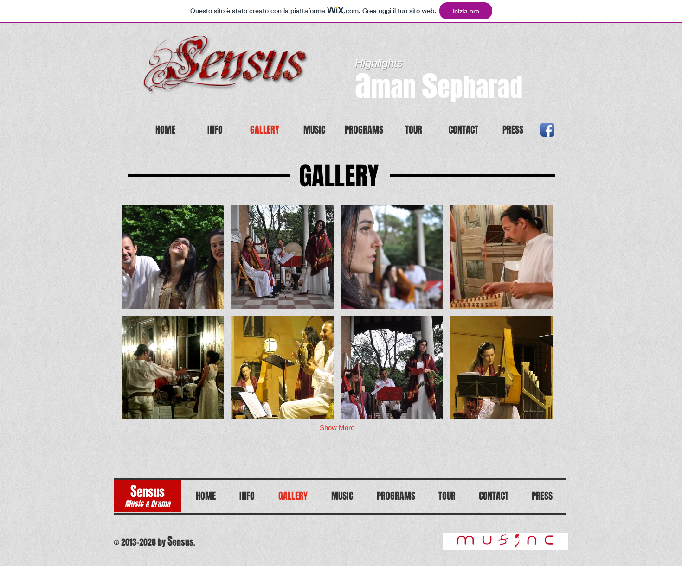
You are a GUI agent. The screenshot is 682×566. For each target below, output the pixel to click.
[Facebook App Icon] (547, 130)
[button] (173, 257)
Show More (337, 428)
